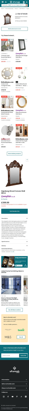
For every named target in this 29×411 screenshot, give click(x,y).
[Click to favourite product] (11, 39)
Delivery (4, 245)
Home (2, 8)
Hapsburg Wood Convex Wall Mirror (13, 192)
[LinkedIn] (26, 396)
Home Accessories (9, 8)
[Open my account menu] (27, 2)
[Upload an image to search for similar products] (24, 2)
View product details (21, 21)
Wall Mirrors (22, 8)
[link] (7, 45)
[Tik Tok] (21, 396)
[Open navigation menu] (2, 1)
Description (5, 218)
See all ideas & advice (14, 310)
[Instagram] (4, 396)
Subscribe (23, 355)
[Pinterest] (17, 396)
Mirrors (16, 8)
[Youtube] (12, 396)
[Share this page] (6, 2)
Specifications (5, 241)
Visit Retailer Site (14, 211)
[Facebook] (8, 396)
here (11, 251)
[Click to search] (26, 5)
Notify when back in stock (14, 28)
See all (21, 337)
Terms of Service (6, 408)
